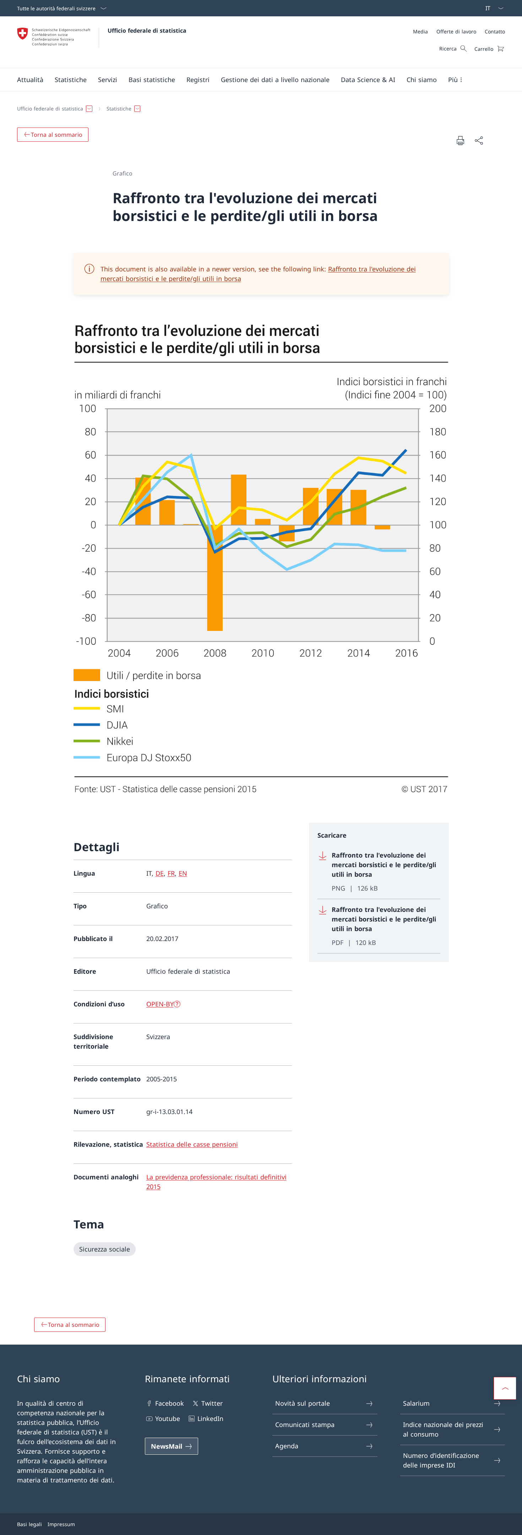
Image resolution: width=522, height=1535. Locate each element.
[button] (30, 79)
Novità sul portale (302, 1403)
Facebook (169, 1403)
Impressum (61, 1524)
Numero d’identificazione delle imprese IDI (441, 1460)
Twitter (212, 1403)
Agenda (286, 1446)
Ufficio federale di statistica (147, 30)
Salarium (416, 1403)
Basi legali (29, 1524)
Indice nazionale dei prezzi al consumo (443, 1429)
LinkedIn (210, 1418)
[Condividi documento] (478, 140)
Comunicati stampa (305, 1424)
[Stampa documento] (460, 140)
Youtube (167, 1418)
